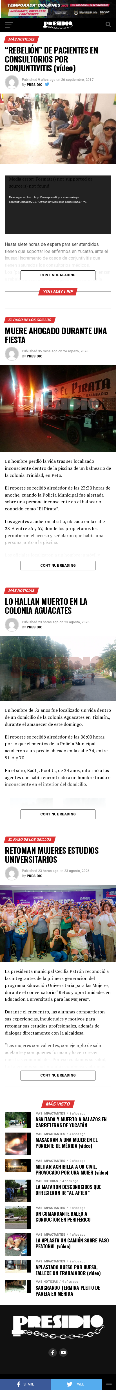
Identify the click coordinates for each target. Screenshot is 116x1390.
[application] (58, 204)
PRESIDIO (35, 85)
